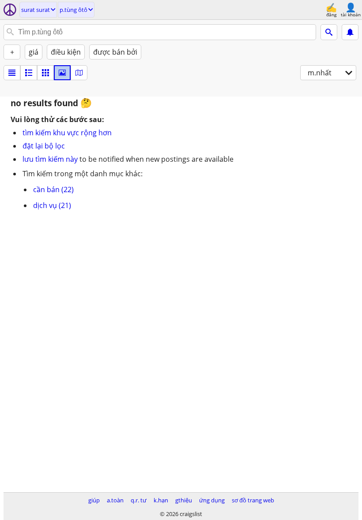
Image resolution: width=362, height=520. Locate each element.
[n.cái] (28, 72)
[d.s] (12, 72)
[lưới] (45, 72)
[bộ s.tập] (62, 72)
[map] (79, 72)
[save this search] (350, 32)
